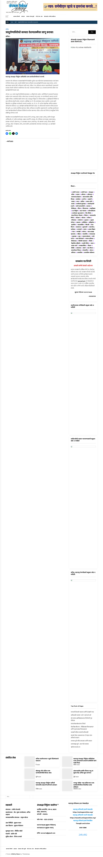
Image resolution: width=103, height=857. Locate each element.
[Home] (11, 16)
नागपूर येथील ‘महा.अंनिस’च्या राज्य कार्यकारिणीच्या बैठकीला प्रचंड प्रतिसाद (83, 785)
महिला (78, 234)
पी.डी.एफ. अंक (39, 16)
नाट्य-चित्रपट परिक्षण (81, 214)
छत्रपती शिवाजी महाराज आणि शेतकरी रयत (82, 712)
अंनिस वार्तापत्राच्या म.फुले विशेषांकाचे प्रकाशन (47, 760)
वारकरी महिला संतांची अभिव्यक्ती (79, 732)
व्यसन (91, 243)
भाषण (84, 229)
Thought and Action (83, 823)
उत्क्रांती (89, 199)
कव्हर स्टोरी (88, 202)
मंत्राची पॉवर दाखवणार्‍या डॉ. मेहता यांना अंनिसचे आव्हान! (81, 736)
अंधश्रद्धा (90, 192)
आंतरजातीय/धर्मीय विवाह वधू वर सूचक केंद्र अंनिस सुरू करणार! (83, 772)
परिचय (82, 218)
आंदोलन (77, 199)
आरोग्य (83, 199)
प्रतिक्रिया (84, 222)
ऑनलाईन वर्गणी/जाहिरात (50, 16)
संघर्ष (83, 248)
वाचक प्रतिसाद (88, 239)
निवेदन (85, 215)
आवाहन (23, 16)
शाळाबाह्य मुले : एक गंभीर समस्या (80, 744)
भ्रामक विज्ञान (91, 229)
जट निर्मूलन (74, 211)
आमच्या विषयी (16, 16)
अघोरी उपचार (75, 192)
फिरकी (86, 225)
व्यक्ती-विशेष (85, 243)
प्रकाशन (77, 222)
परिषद (88, 218)
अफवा (77, 195)
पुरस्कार (86, 220)
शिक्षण (88, 246)
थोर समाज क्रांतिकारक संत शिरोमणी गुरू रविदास (81, 719)
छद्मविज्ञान (91, 208)
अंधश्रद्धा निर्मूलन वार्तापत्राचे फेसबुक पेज (83, 173)
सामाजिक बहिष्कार (88, 253)
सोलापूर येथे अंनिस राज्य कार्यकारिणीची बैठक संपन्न (43, 772)
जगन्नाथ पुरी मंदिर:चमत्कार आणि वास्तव (81, 741)
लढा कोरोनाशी (79, 239)
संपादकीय (84, 250)
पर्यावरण (80, 220)
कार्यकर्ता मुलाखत (80, 204)
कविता (81, 202)
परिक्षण (77, 218)
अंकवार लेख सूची (30, 16)
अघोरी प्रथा (83, 192)
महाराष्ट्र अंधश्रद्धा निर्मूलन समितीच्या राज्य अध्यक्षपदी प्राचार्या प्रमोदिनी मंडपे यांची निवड (84, 761)
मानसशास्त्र (91, 234)
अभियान (82, 195)
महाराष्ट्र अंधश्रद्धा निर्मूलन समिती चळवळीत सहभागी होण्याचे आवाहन (46, 784)
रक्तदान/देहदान (85, 236)
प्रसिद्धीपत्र (90, 222)
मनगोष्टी (77, 232)
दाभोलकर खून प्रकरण (77, 213)
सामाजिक (79, 253)
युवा (79, 236)
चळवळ (88, 206)
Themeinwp (26, 854)
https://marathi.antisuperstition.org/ (83, 818)
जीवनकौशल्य (91, 211)
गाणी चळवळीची (79, 206)
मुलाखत (74, 236)
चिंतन (78, 208)
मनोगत (83, 232)
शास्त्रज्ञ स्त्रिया (82, 246)
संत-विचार (89, 248)
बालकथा (77, 227)
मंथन (73, 232)
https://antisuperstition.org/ (83, 812)
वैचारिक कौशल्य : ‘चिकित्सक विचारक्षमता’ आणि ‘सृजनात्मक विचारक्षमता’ (82, 728)
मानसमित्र (84, 234)
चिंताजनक (84, 208)
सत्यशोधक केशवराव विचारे (78, 724)
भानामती (79, 229)
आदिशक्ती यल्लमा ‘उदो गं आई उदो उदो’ (81, 715)
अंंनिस (7, 29)
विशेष (90, 241)
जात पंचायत (82, 211)
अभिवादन (89, 195)
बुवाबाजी (84, 227)
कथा (77, 202)
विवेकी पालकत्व (82, 241)
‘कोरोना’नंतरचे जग (75, 747)
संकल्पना (78, 248)
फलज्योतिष (80, 225)
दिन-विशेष (87, 213)
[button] (96, 16)
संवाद (90, 250)
